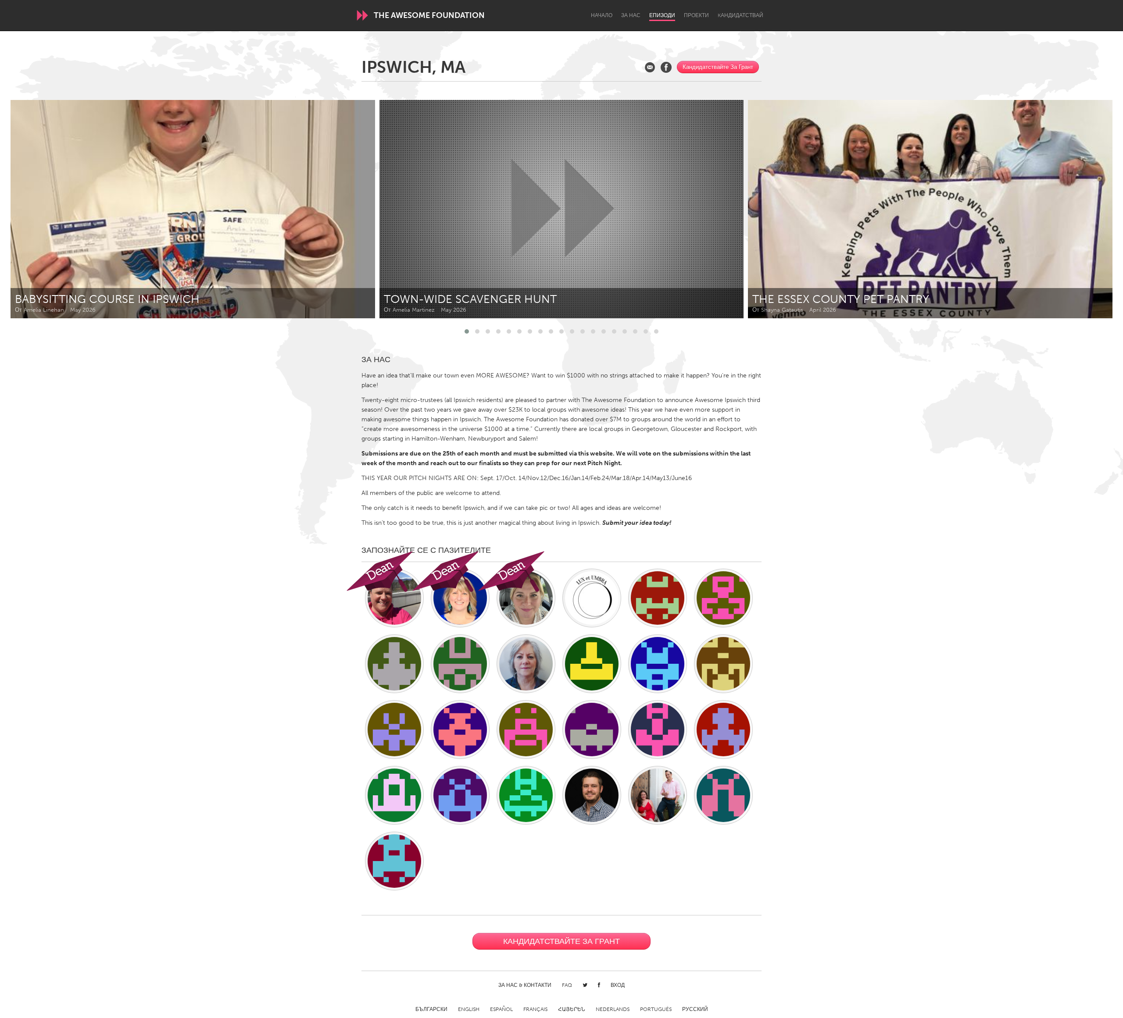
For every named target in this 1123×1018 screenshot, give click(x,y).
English (468, 1009)
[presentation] (1086, 209)
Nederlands (612, 1009)
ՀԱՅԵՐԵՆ (571, 1009)
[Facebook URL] (666, 67)
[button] (466, 331)
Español (501, 1009)
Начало (601, 15)
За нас (630, 15)
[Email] (649, 67)
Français (535, 1009)
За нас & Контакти (524, 985)
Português (656, 1009)
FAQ (567, 985)
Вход (618, 985)
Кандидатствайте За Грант (718, 67)
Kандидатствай (740, 15)
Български (431, 1009)
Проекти (696, 15)
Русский (695, 1009)
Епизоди (662, 15)
